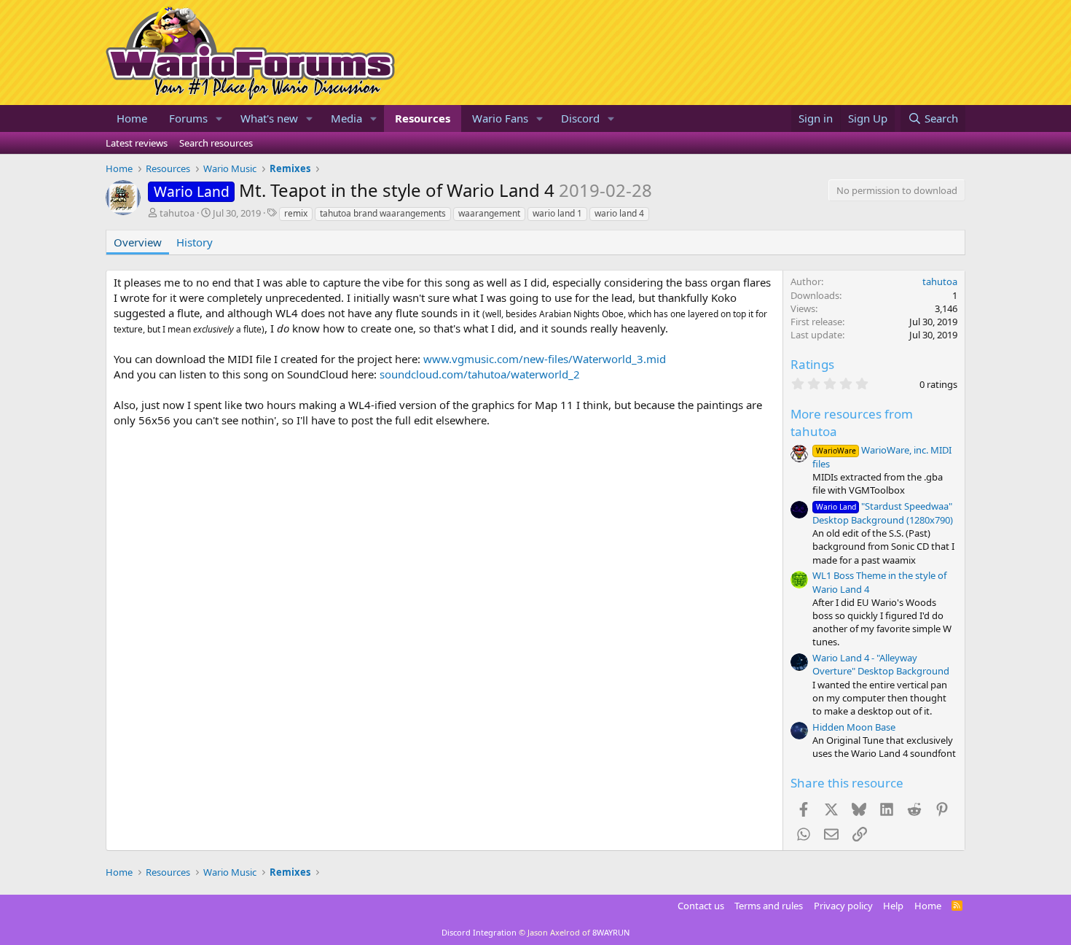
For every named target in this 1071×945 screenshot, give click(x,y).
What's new (269, 118)
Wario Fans (500, 118)
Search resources (216, 142)
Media (346, 118)
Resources (422, 118)
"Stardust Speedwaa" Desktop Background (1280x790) (882, 512)
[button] (219, 118)
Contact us (701, 905)
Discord (580, 118)
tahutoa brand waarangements (383, 213)
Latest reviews (137, 142)
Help (893, 905)
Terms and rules (768, 905)
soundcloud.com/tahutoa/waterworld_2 (480, 374)
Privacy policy (843, 905)
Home (132, 118)
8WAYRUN (610, 932)
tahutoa (177, 212)
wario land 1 (557, 213)
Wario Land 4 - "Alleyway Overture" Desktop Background (880, 664)
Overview (138, 242)
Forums (188, 118)
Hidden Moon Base (853, 727)
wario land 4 (619, 213)
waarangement (489, 213)
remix (295, 213)
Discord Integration (479, 932)
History (194, 242)
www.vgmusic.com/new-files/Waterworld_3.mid (544, 358)
